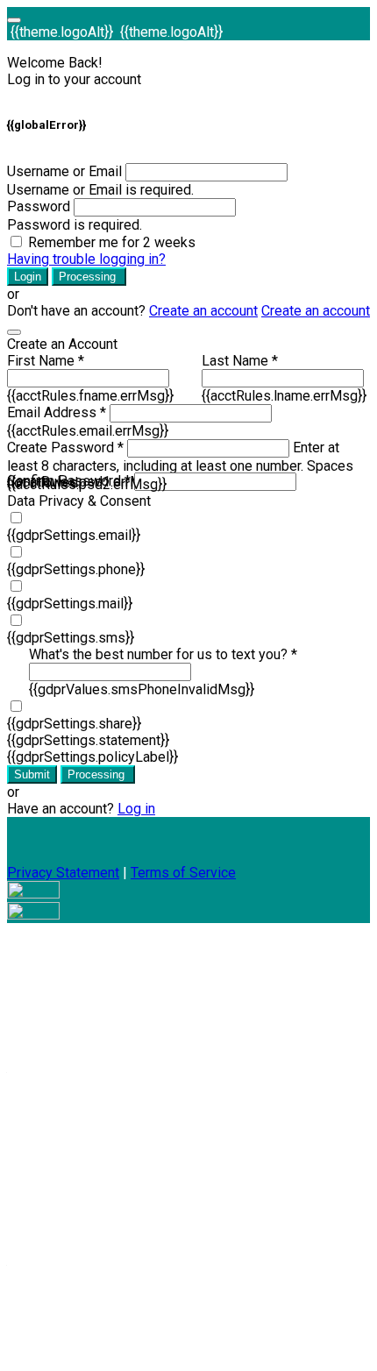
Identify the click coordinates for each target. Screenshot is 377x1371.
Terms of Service (183, 872)
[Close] (14, 332)
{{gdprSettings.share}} (74, 723)
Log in (136, 808)
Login (27, 276)
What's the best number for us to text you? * (163, 654)
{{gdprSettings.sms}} (70, 637)
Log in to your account (74, 79)
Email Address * (56, 412)
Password (38, 206)
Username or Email (64, 171)
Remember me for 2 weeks (112, 242)
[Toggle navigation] (14, 20)
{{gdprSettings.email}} (73, 535)
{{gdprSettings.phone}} (76, 569)
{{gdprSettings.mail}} (69, 603)
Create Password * (65, 447)
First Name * (45, 360)
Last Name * (240, 360)
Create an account (203, 310)
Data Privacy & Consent (79, 501)
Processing (89, 276)
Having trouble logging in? (86, 259)
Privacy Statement (63, 872)
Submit (32, 774)
